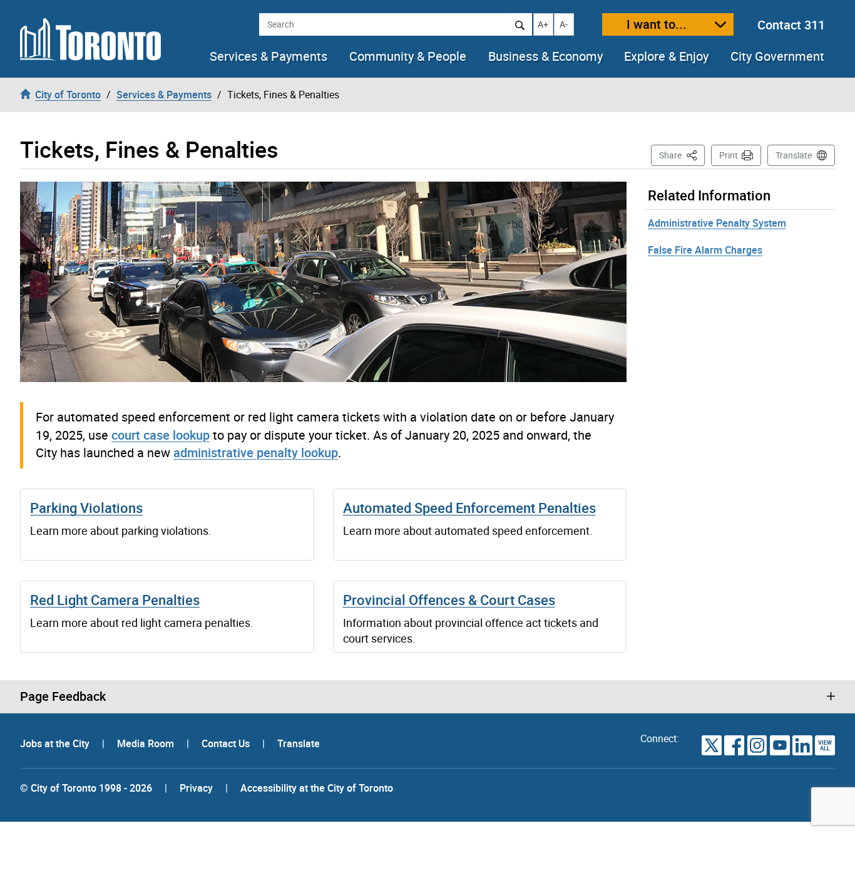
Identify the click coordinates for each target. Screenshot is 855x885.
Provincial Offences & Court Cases (449, 600)
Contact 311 (791, 24)
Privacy (196, 788)
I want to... (657, 24)
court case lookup (160, 435)
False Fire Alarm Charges (705, 250)
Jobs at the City (56, 743)
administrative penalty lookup (255, 452)
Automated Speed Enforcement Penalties (469, 508)
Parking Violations (86, 508)
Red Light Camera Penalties (115, 600)
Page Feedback (63, 696)
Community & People (407, 56)
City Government (777, 56)
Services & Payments (268, 56)
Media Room (147, 743)
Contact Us (227, 743)
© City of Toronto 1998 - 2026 (86, 788)
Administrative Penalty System (717, 223)
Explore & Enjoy (666, 56)
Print (728, 155)
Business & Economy (545, 56)
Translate (794, 155)
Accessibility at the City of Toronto (316, 788)
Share (682, 154)
